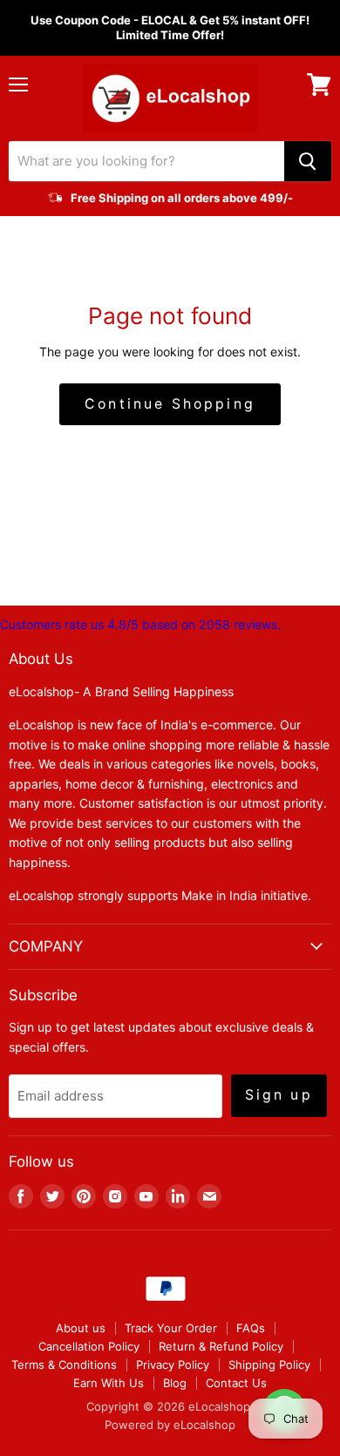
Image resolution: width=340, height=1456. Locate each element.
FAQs (250, 1328)
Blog (175, 1383)
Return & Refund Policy (221, 1346)
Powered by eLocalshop (170, 1425)
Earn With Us (108, 1383)
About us (80, 1328)
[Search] (307, 161)
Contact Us (236, 1383)
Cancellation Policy (88, 1346)
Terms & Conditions (64, 1364)
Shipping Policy (269, 1364)
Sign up (279, 1095)
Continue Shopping (170, 404)
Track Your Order (171, 1328)
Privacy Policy (172, 1364)
